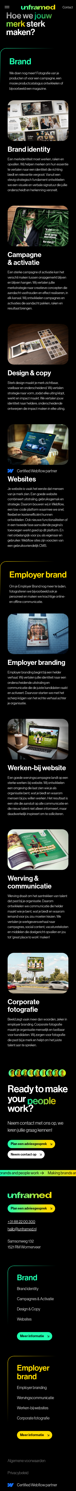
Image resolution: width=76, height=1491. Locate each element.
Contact (68, 7)
